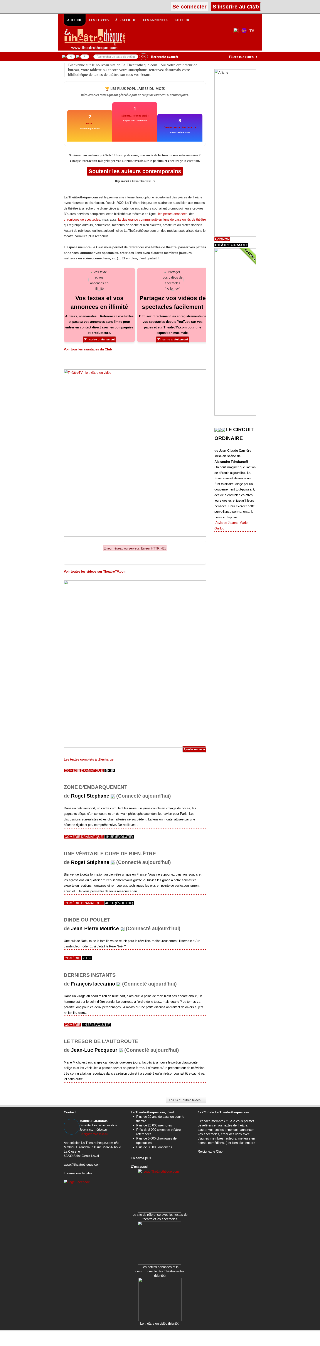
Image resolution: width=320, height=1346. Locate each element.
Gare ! (89, 123)
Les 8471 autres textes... (186, 1100)
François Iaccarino (93, 984)
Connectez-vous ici (143, 181)
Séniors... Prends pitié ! (134, 115)
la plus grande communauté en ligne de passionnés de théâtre (162, 219)
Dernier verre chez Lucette (180, 127)
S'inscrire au (235, 6)
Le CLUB (182, 20)
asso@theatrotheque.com (82, 1164)
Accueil (74, 20)
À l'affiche (125, 20)
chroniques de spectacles (82, 219)
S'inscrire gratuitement (99, 339)
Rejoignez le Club (210, 1151)
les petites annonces (172, 214)
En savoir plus (141, 1158)
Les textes (99, 20)
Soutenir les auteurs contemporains (135, 171)
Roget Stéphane (90, 796)
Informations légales (78, 1173)
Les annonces (155, 20)
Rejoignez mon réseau (93, 1134)
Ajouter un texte (194, 749)
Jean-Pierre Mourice (95, 928)
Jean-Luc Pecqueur (94, 1050)
